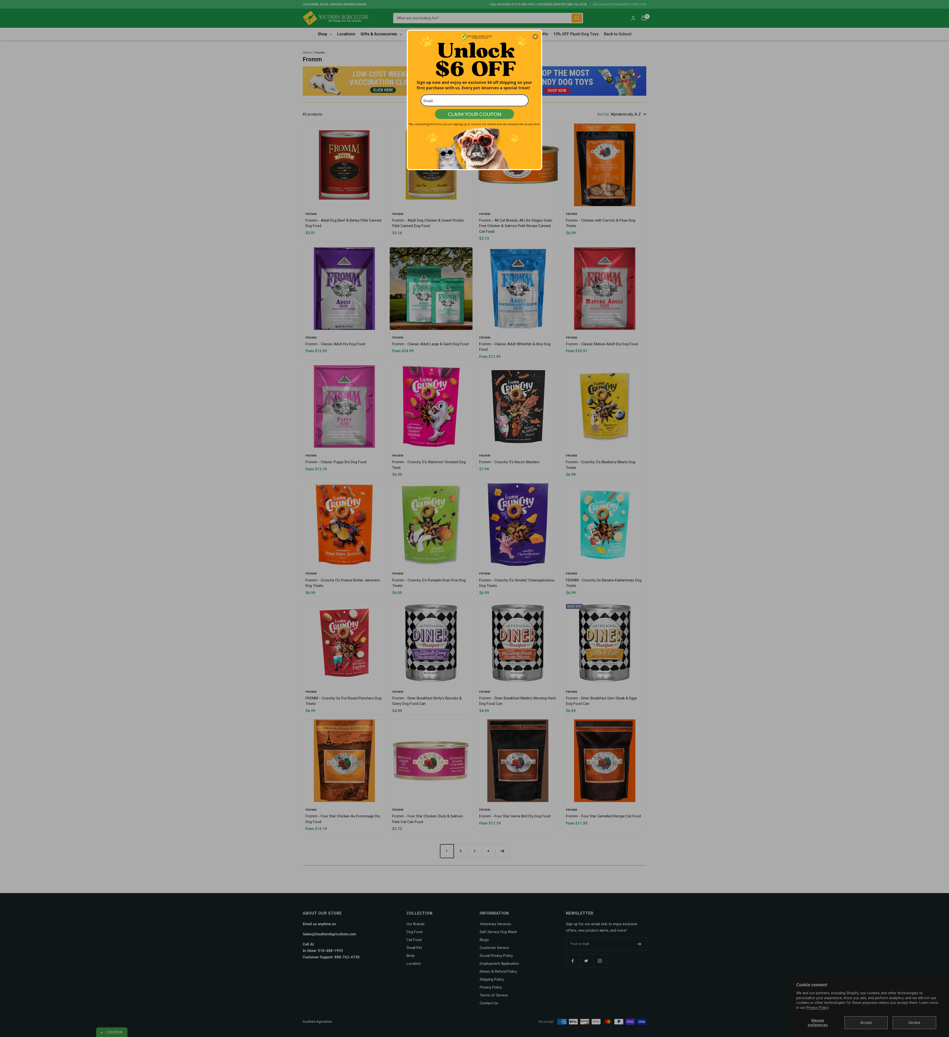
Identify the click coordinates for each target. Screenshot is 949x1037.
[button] (535, 37)
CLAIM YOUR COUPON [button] (474, 114)
